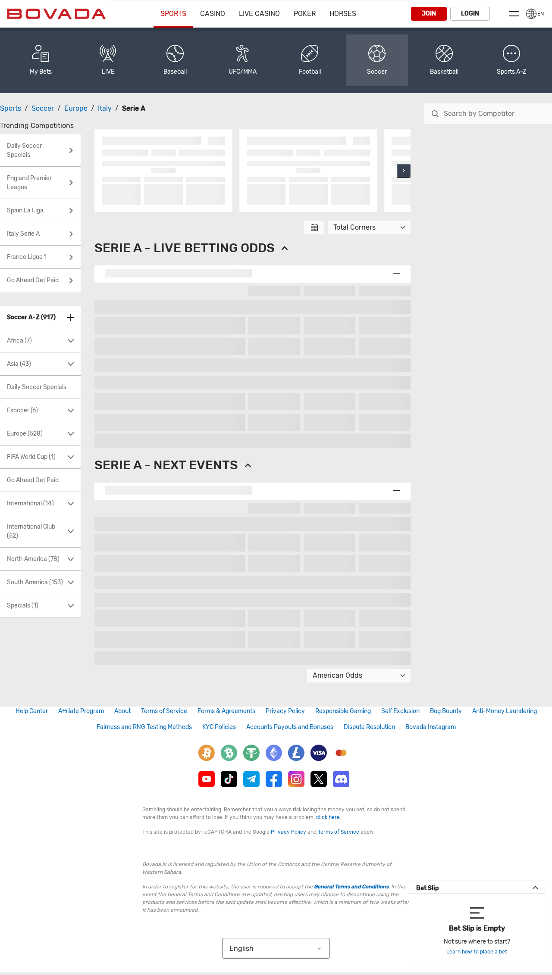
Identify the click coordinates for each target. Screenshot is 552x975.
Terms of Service (164, 711)
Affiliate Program (81, 711)
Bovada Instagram (430, 727)
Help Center (32, 711)
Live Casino (259, 13)
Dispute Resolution (369, 727)
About (122, 711)
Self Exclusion (400, 711)
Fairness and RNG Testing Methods (144, 727)
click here (328, 817)
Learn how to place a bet (476, 952)
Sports (173, 13)
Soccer (42, 108)
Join (429, 13)
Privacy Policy (285, 711)
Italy (105, 108)
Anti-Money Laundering (504, 711)
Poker (305, 13)
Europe (76, 108)
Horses (342, 13)
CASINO (212, 13)
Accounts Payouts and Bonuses (289, 727)
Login (470, 13)
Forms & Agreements (226, 711)
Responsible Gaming (343, 711)
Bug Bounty (446, 711)
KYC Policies (219, 727)
